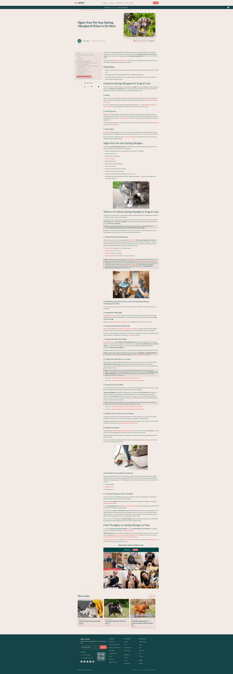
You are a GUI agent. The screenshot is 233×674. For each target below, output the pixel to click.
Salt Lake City (127, 650)
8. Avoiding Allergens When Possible (84, 76)
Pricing (140, 644)
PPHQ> (80, 10)
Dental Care (111, 659)
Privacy (140, 670)
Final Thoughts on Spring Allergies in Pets (85, 78)
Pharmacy (126, 3)
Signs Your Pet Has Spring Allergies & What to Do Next (93, 10)
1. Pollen (78, 56)
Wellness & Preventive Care (115, 647)
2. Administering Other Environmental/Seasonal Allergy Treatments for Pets (88, 66)
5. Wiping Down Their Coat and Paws (84, 71)
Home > (76, 10)
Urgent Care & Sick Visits (114, 644)
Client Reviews (127, 663)
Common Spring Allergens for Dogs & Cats (85, 54)
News (140, 653)
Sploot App (141, 650)
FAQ (140, 647)
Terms (144, 670)
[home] (79, 3)
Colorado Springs (127, 647)
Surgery (110, 656)
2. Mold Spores (80, 58)
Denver (125, 644)
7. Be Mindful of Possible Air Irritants (84, 75)
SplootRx (141, 663)
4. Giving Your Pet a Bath (82, 70)
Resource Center (142, 641)
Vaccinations (111, 650)
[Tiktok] (90, 662)
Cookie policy (135, 670)
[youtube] (93, 662)
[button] (105, 3)
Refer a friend (113, 7)
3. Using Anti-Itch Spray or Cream (83, 68)
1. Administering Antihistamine (83, 64)
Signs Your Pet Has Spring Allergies (83, 61)
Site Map (141, 656)
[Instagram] (82, 662)
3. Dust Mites (79, 59)
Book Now (156, 3)
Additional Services (113, 662)
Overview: (78, 53)
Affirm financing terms (150, 670)
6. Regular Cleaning (81, 73)
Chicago (126, 641)
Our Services (111, 641)
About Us (126, 657)
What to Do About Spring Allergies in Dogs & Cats (86, 62)
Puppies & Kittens (112, 653)
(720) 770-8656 (85, 655)
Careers (132, 3)
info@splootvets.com (86, 658)
